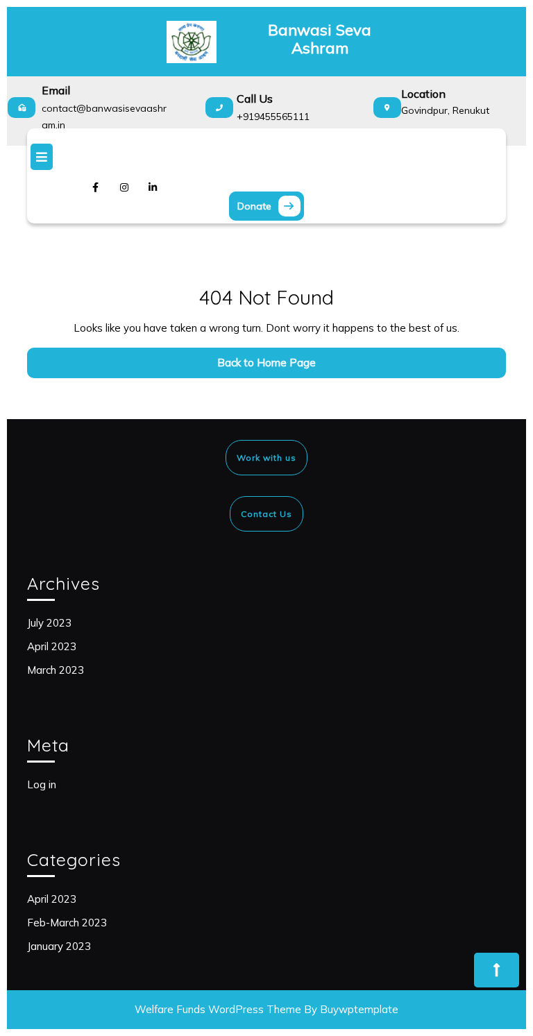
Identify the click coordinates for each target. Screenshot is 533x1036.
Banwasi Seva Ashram (319, 39)
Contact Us (266, 514)
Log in (41, 784)
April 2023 (51, 646)
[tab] (266, 156)
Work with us (266, 457)
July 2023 (49, 622)
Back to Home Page (281, 366)
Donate (270, 204)
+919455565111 (273, 116)
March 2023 (55, 670)
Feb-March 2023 (67, 922)
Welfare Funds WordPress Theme (218, 1009)
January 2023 (59, 946)
